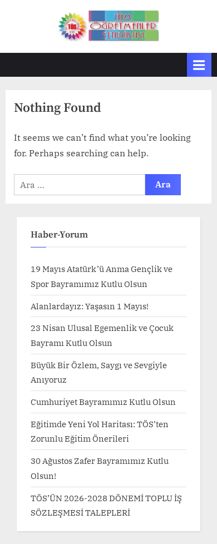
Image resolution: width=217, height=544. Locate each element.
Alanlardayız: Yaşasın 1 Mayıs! (90, 305)
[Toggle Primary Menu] (199, 65)
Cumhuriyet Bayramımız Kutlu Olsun (103, 401)
